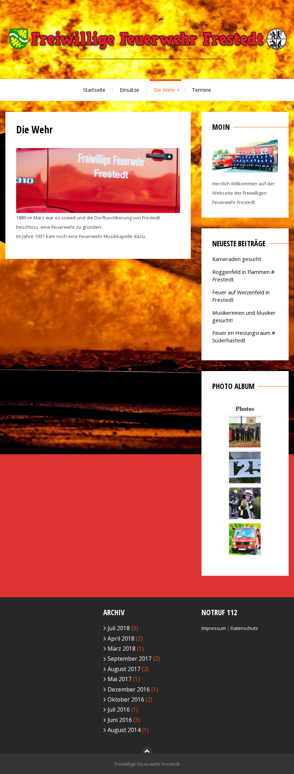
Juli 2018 (119, 628)
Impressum (213, 628)
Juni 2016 (120, 720)
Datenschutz (244, 628)
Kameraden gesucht (236, 258)
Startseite (94, 89)
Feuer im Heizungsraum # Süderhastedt (243, 336)
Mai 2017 (120, 679)
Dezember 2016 (129, 689)
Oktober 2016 (126, 699)
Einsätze (129, 89)
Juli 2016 (119, 709)
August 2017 (124, 669)
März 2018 (122, 648)
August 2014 (124, 730)
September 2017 (130, 659)
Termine (201, 89)
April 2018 (121, 638)
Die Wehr (164, 89)
